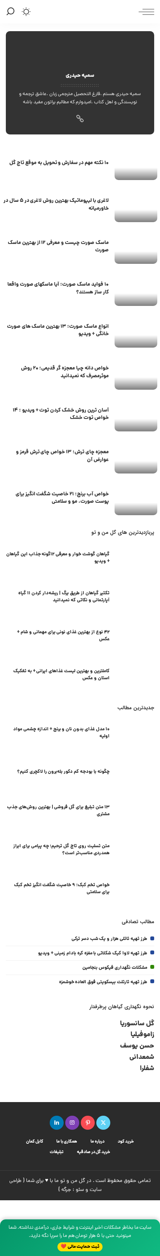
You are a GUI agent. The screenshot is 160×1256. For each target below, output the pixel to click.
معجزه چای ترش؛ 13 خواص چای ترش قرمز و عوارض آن (62, 456)
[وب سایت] (80, 120)
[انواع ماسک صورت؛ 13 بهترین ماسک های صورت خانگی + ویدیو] (136, 332)
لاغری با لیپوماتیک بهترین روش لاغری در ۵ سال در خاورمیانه (56, 205)
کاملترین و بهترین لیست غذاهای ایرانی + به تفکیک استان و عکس (61, 675)
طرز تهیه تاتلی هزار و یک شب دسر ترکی (109, 939)
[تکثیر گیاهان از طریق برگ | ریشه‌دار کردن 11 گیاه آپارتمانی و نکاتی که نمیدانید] (134, 598)
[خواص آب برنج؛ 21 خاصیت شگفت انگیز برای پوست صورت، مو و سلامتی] (136, 499)
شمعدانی (141, 1057)
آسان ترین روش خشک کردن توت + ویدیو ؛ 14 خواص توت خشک (61, 414)
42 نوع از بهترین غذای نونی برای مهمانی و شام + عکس (63, 636)
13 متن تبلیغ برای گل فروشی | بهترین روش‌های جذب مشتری (58, 811)
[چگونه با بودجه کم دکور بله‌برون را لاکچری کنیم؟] (134, 773)
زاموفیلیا (142, 1035)
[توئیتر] (103, 1123)
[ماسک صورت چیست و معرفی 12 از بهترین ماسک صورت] (136, 248)
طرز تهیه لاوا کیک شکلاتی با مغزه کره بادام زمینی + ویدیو (92, 953)
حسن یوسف (137, 1046)
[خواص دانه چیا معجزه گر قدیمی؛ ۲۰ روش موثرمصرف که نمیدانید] (136, 373)
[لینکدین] (57, 1123)
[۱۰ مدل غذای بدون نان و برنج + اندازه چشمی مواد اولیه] (134, 734)
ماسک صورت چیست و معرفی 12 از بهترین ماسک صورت (58, 247)
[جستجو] (12, 11)
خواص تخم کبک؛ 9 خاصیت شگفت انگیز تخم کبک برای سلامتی (62, 888)
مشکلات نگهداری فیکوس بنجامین (114, 968)
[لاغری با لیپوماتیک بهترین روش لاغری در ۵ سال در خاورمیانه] (136, 206)
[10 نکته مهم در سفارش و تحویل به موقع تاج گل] (136, 164)
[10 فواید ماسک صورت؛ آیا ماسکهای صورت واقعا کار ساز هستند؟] (136, 290)
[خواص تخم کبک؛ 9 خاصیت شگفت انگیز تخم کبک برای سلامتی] (134, 889)
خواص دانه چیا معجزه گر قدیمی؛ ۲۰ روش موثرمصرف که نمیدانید (65, 372)
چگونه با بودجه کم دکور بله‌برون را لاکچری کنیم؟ (63, 772)
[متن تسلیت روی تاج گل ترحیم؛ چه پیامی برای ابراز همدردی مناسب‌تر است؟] (134, 851)
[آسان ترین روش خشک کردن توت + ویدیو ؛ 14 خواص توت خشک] (136, 415)
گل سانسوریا (137, 1024)
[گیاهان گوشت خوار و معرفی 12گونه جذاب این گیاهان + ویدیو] (134, 559)
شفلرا (147, 1068)
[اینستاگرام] (72, 1123)
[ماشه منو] (144, 11)
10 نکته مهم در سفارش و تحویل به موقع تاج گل (59, 163)
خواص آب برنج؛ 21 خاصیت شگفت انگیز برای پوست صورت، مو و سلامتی (62, 498)
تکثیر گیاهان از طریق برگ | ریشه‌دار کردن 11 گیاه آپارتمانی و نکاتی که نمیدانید (64, 597)
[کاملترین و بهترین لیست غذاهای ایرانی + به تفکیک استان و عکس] (134, 676)
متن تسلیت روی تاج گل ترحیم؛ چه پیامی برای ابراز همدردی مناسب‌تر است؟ (61, 850)
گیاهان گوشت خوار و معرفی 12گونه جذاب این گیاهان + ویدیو (58, 558)
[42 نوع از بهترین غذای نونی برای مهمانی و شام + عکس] (134, 637)
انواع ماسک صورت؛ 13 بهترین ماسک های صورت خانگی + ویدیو (58, 331)
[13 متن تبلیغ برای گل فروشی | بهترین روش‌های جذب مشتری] (134, 812)
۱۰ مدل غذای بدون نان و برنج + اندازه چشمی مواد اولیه (61, 733)
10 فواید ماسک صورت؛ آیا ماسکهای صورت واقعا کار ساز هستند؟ (58, 289)
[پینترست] (88, 1123)
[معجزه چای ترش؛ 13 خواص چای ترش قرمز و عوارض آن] (136, 457)
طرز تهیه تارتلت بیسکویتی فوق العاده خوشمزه (103, 982)
